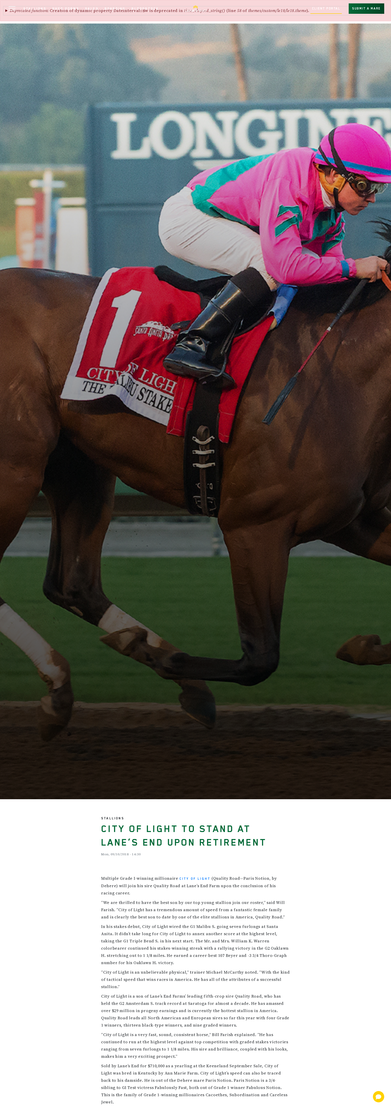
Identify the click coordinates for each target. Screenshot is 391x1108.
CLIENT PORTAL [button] (326, 8)
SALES (92, 8)
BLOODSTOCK (145, 8)
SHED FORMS (65, 8)
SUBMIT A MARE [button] (366, 8)
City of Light (195, 878)
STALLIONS (34, 8)
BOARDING (115, 8)
